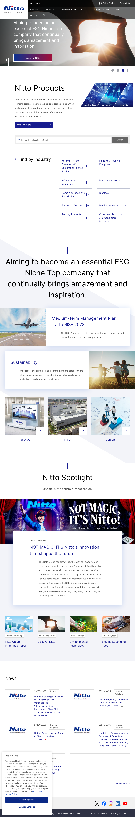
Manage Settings (27, 807)
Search (120, 140)
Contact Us (125, 3)
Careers (33, 16)
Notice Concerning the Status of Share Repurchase (49, 736)
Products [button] (34, 9)
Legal (79, 814)
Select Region (109, 3)
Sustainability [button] (67, 9)
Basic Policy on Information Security (59, 814)
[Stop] (128, 70)
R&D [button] (83, 9)
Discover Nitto (33, 58)
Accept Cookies (27, 800)
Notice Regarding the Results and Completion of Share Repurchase (113, 702)
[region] (27, 783)
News (117, 9)
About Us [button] (50, 9)
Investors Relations (101, 9)
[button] (44, 15)
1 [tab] (112, 70)
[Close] (49, 754)
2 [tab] (118, 70)
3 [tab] (123, 70)
